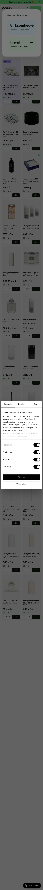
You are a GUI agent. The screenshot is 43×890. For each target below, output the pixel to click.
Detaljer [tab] (21, 404)
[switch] (37, 452)
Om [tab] (35, 404)
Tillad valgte (21, 484)
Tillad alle (21, 477)
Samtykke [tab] (8, 404)
